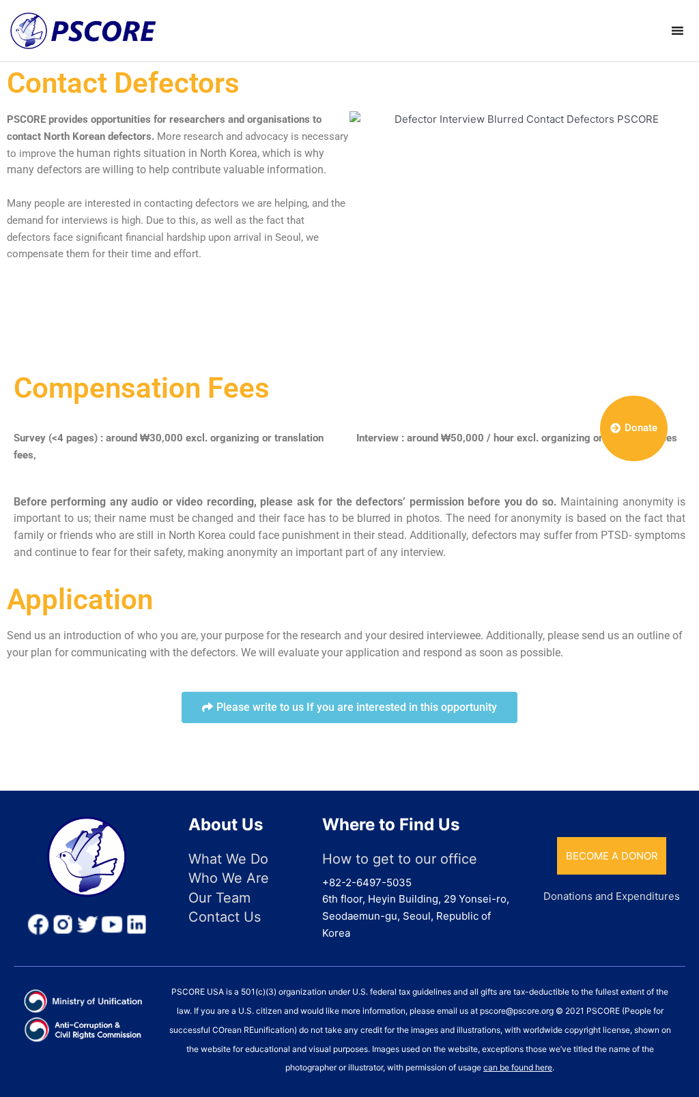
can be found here (517, 1067)
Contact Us (224, 917)
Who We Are (228, 878)
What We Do (228, 859)
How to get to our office (399, 859)
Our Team (219, 898)
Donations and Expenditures (611, 896)
